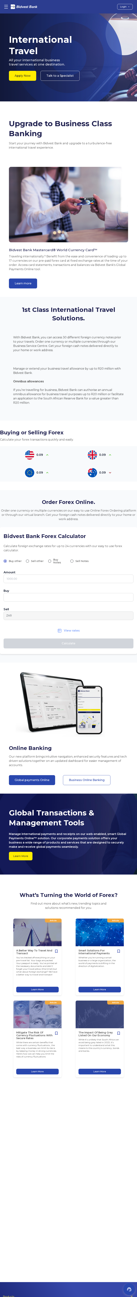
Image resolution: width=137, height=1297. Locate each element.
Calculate (68, 643)
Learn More (20, 856)
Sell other (37, 561)
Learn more (23, 283)
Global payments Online (32, 780)
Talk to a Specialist (60, 75)
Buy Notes (57, 561)
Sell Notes (82, 561)
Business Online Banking (87, 780)
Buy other (15, 561)
